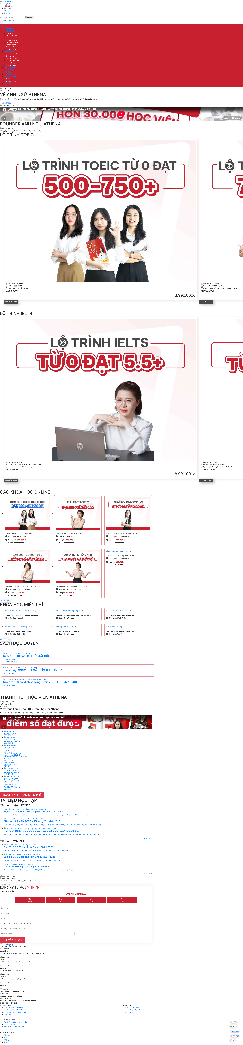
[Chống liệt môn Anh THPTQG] (67, 626)
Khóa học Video (11, 65)
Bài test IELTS (10, 79)
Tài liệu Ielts (9, 72)
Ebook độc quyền (12, 63)
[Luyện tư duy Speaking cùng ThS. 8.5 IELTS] (72, 611)
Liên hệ (8, 83)
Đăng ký (3, 20)
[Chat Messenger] (235, 1031)
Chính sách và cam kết (14, 42)
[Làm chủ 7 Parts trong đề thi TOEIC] (119, 551)
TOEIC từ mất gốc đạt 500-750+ (18, 533)
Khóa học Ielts (11, 56)
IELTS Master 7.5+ (133, 1012)
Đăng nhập (10, 20)
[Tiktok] (7, 13)
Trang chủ (9, 29)
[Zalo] (6, 1042)
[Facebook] (8, 8)
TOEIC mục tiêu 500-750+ (13, 1008)
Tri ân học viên (11, 49)
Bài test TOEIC (11, 81)
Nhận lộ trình (6, 103)
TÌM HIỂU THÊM (11, 302)
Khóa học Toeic (11, 54)
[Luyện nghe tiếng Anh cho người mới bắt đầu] (78, 566)
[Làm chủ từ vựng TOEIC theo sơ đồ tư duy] (27, 566)
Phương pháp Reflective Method (15, 1027)
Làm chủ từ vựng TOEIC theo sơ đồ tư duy (22, 586)
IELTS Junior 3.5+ (133, 1008)
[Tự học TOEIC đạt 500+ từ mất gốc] (78, 513)
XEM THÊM (148, 838)
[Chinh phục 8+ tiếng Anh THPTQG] (119, 626)
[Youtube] (7, 11)
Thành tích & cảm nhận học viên (15, 1022)
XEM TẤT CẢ (4, 601)
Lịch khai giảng (11, 67)
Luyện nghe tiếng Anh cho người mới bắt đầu (74, 586)
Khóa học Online (11, 58)
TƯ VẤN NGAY (12, 940)
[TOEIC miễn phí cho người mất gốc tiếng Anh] (22, 611)
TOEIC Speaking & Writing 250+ (15, 1012)
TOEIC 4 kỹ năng (10, 1014)
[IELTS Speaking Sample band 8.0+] (119, 611)
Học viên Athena (11, 38)
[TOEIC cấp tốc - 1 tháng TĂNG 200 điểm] (128, 513)
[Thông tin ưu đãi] (235, 1035)
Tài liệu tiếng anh (11, 74)
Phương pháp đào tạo (13, 40)
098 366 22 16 (6, 6)
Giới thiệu (9, 31)
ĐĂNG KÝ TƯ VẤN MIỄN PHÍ (22, 795)
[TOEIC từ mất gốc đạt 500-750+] (27, 513)
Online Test (9, 76)
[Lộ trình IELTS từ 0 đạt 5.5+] (101, 390)
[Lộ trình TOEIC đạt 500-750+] (101, 211)
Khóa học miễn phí (12, 61)
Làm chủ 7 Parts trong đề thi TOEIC (120, 556)
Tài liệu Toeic (10, 70)
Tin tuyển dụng (11, 47)
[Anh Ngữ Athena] (6, 944)
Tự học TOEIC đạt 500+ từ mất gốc (70, 533)
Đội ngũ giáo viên (12, 35)
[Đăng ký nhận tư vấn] (235, 1021)
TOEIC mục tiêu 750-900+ (13, 1010)
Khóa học (9, 51)
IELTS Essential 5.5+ (134, 1010)
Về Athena (9, 33)
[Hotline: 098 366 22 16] (235, 1026)
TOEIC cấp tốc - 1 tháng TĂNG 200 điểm (122, 533)
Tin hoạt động (11, 45)
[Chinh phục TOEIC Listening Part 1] (18, 626)
